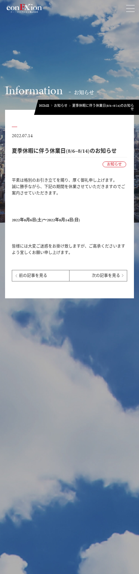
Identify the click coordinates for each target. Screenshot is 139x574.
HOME (44, 105)
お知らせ (60, 105)
